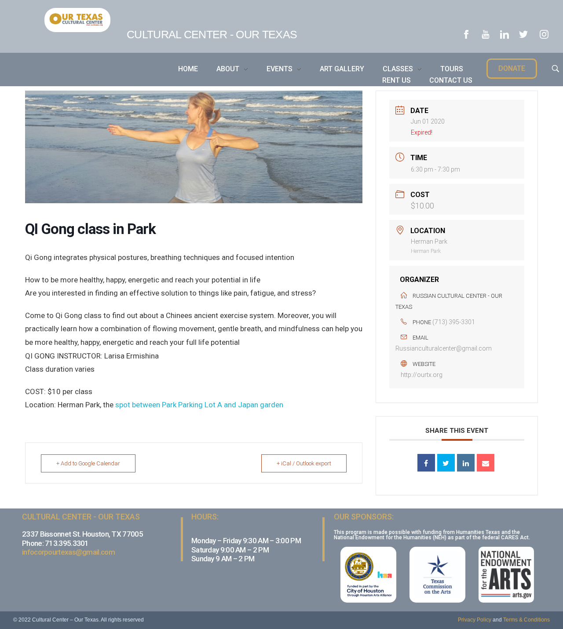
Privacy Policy (474, 620)
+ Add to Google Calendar (88, 463)
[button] (511, 69)
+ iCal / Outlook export (304, 463)
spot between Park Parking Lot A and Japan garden (199, 404)
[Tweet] (446, 463)
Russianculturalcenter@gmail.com (443, 348)
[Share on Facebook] (426, 463)
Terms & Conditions (526, 620)
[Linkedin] (466, 463)
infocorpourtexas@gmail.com (68, 552)
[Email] (485, 463)
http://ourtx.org (421, 374)
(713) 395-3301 (453, 321)
